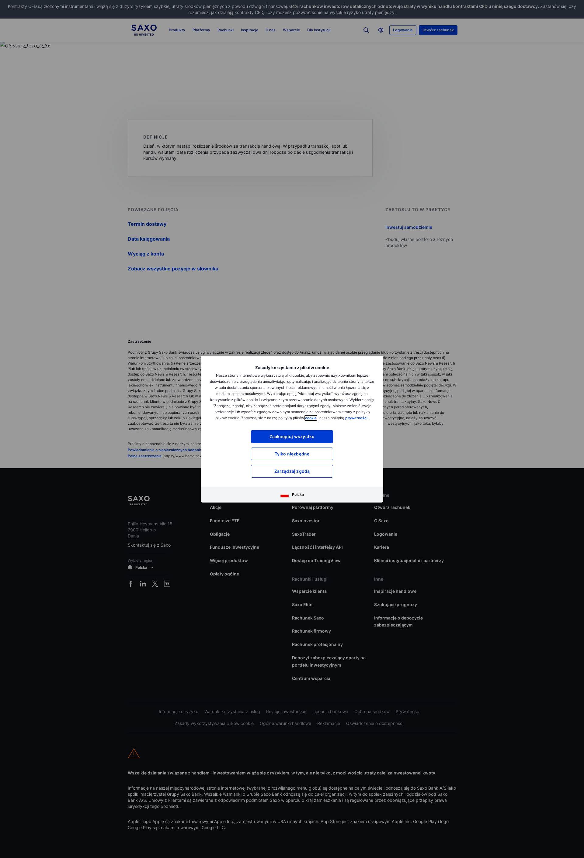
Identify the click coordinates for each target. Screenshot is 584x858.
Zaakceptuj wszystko (292, 436)
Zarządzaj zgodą (292, 471)
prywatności (356, 418)
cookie (311, 418)
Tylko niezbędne (292, 453)
